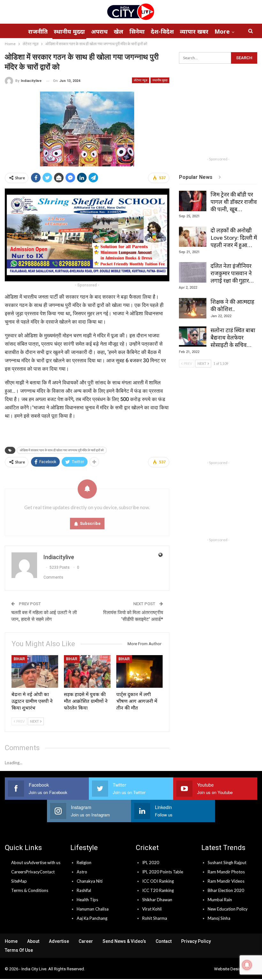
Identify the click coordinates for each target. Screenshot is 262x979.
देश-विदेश (162, 31)
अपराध (99, 31)
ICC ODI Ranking (158, 881)
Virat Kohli (152, 908)
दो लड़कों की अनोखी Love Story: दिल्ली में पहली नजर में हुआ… (234, 238)
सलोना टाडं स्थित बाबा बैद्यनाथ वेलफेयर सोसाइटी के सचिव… (233, 337)
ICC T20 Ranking (158, 890)
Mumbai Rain (220, 899)
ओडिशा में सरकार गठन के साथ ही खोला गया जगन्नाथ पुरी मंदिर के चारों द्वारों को (62, 450)
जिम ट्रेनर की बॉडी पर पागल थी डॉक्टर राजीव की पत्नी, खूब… (234, 202)
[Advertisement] (220, 113)
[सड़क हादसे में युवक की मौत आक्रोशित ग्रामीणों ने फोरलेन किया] (87, 671)
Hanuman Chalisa (93, 908)
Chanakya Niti (90, 881)
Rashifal (84, 890)
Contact (47, 871)
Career (86, 941)
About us (19, 862)
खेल (118, 31)
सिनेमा (137, 31)
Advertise (59, 941)
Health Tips (87, 899)
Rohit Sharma (154, 918)
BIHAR (19, 659)
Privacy (33, 871)
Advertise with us (44, 862)
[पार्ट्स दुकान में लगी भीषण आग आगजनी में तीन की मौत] (139, 671)
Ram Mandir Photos (226, 871)
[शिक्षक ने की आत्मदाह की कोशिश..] (192, 308)
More (222, 31)
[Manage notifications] (247, 965)
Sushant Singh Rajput (227, 862)
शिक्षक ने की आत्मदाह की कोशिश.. (232, 305)
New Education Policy (228, 908)
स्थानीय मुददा (69, 31)
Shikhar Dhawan (157, 899)
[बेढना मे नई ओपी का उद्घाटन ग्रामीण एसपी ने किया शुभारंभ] (35, 671)
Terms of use (19, 950)
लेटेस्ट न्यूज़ (140, 80)
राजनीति (38, 31)
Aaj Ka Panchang (92, 918)
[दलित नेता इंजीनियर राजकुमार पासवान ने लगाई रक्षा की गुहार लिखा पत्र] (192, 272)
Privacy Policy (196, 941)
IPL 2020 (150, 862)
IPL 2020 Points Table (162, 871)
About (33, 941)
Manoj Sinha (219, 918)
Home (11, 941)
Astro (82, 871)
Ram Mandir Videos (226, 881)
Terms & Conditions (29, 890)
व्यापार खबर (194, 31)
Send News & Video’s (124, 941)
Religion (84, 862)
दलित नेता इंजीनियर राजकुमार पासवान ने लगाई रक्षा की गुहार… (232, 273)
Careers (18, 871)
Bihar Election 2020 (226, 890)
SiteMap (19, 881)
